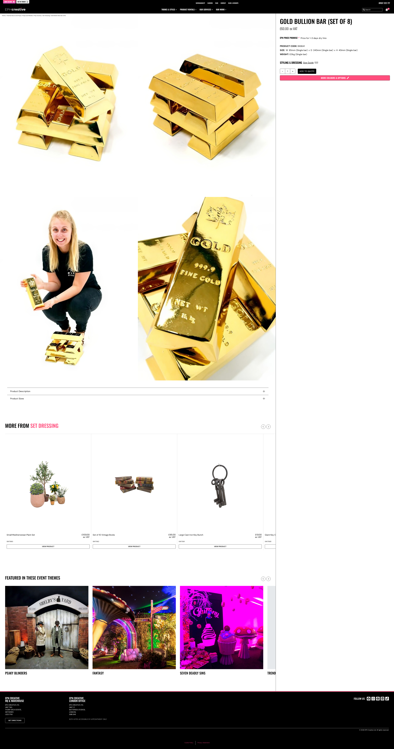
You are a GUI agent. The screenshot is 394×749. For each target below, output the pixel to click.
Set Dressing (46, 15)
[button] (263, 427)
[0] (386, 10)
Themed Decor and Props (14, 15)
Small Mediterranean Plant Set (21, 535)
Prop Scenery (38, 15)
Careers (210, 3)
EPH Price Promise (289, 37)
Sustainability (200, 3)
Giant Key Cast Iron (274, 535)
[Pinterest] (378, 698)
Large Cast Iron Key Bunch (191, 535)
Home (3, 15)
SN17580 (268, 541)
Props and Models (27, 15)
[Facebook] (368, 698)
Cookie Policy (188, 743)
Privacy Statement (204, 743)
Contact (223, 3)
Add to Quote (307, 71)
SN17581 (182, 541)
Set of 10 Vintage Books (104, 535)
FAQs (216, 3)
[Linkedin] (382, 698)
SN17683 (10, 541)
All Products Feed (369, 707)
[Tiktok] (387, 698)
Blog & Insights (233, 3)
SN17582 (96, 541)
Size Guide (308, 62)
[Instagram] (373, 698)
